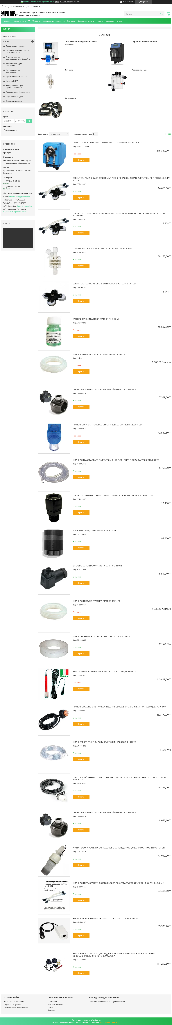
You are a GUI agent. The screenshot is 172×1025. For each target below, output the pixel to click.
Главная (6, 21)
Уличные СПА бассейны (14, 1002)
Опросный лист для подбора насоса (48, 21)
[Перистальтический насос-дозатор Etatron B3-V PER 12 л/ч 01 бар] (54, 155)
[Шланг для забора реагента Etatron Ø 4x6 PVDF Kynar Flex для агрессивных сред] (54, 472)
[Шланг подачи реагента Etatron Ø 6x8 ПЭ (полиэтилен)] (54, 649)
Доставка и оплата (86, 21)
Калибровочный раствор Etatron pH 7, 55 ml (96, 319)
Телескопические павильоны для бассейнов (107, 1002)
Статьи (50, 1007)
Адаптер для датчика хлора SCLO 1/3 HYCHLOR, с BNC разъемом (105, 918)
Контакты (71, 21)
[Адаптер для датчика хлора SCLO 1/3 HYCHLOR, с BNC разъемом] (54, 931)
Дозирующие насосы (15, 46)
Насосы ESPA (12, 81)
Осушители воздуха (14, 97)
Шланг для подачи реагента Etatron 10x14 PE (96, 601)
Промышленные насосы (16, 76)
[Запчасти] (50, 81)
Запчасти (69, 70)
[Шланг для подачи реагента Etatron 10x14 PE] (54, 613)
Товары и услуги (20, 21)
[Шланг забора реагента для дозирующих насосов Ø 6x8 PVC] (54, 754)
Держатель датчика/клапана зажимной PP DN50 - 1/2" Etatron (105, 389)
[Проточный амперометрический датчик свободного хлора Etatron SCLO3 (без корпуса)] (54, 719)
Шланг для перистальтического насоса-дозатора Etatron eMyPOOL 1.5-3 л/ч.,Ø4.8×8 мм (118, 883)
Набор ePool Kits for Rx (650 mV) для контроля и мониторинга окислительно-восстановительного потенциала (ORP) (114, 954)
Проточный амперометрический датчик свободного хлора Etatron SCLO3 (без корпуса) (119, 707)
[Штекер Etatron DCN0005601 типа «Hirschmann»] (54, 578)
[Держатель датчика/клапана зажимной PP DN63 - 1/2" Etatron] (54, 825)
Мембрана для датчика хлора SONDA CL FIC (95, 530)
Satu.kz (98, 1020)
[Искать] (161, 13)
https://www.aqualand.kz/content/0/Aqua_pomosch (16, 211)
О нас (119, 21)
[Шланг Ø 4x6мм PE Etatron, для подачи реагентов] (54, 367)
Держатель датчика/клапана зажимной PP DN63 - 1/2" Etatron (105, 812)
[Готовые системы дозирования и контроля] (50, 52)
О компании (52, 1002)
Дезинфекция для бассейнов (14, 64)
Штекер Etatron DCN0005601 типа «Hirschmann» (98, 566)
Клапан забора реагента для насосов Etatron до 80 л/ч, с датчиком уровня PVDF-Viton (119, 848)
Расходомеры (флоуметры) (18, 92)
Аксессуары (70, 98)
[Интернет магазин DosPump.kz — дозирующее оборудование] (9, 14)
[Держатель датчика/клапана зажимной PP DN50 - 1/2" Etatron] (54, 402)
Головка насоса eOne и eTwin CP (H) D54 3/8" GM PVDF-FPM (102, 248)
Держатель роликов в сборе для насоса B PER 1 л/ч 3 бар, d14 (104, 284)
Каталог (7, 41)
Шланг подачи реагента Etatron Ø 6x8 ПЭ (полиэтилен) (102, 636)
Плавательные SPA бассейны (16, 1007)
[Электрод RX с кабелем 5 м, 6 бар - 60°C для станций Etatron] (54, 684)
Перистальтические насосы (145, 41)
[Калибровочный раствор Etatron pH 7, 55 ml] (54, 331)
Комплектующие (139, 70)
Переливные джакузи (12, 1005)
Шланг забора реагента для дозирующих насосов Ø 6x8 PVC (104, 742)
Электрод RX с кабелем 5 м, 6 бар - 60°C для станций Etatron (104, 671)
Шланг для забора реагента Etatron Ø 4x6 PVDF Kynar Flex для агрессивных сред (116, 460)
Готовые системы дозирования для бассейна (18, 58)
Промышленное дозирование (13, 71)
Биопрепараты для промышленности (14, 86)
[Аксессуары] (50, 109)
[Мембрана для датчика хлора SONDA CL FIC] (54, 543)
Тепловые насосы (14, 101)
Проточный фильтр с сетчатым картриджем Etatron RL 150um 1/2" (107, 425)
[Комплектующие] (117, 81)
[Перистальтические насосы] (117, 52)
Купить (81, 160)
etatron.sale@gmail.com (19, 197)
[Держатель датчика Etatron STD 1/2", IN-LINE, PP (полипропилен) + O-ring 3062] (54, 508)
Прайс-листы (9, 37)
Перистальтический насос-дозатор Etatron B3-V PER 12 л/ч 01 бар (107, 143)
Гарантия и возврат (105, 21)
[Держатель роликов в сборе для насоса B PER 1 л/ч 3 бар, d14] (54, 296)
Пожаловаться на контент (110, 1022)
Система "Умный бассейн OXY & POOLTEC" (17, 52)
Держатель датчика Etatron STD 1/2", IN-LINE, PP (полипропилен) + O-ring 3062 (113, 495)
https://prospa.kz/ (24, 206)
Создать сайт (65, 2)
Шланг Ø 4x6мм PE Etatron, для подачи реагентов (99, 354)
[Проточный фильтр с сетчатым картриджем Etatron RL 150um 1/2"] (54, 437)
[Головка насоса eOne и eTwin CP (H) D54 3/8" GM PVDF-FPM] (54, 261)
